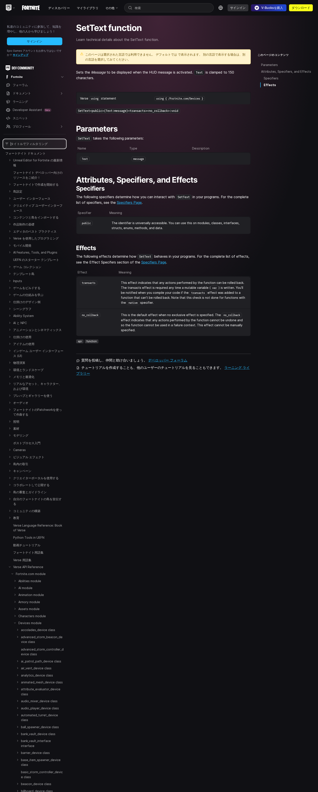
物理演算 (19, 363)
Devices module (30, 623)
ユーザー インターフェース (31, 198)
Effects (270, 85)
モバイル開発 (22, 245)
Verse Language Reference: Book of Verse (37, 528)
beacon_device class (36, 784)
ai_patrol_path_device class (41, 661)
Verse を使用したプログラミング (36, 238)
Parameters (269, 65)
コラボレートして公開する (31, 485)
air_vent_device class (36, 668)
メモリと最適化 (23, 377)
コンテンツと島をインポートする (36, 217)
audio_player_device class (40, 708)
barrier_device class (35, 753)
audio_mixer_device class (39, 701)
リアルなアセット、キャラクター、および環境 (37, 386)
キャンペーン (22, 471)
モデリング (20, 435)
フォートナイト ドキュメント (25, 153)
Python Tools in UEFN (28, 537)
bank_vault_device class (38, 734)
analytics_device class (37, 675)
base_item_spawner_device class (41, 762)
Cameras (19, 450)
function (92, 341)
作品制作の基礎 (23, 224)
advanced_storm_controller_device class (42, 651)
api (80, 341)
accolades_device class (38, 630)
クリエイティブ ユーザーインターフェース (38, 208)
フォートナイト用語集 (28, 552)
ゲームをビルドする (26, 288)
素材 (16, 428)
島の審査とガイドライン (30, 492)
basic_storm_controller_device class (42, 774)
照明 (16, 421)
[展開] (9, 160)
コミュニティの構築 (26, 511)
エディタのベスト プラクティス (34, 231)
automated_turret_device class (39, 717)
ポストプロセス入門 (26, 443)
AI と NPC (20, 323)
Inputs (17, 281)
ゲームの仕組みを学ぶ (28, 295)
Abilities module (29, 581)
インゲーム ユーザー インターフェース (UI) (38, 353)
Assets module (29, 609)
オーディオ (20, 403)
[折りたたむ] (9, 567)
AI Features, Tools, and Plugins (35, 252)
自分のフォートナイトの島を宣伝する (37, 501)
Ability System (23, 316)
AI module (25, 588)
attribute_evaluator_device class (40, 691)
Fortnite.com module (31, 574)
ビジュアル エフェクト (28, 457)
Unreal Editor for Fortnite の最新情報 (38, 162)
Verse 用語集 (22, 560)
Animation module (31, 595)
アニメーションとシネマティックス (37, 330)
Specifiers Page (129, 202)
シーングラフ (22, 309)
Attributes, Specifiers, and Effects (286, 71)
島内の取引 (20, 464)
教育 (16, 518)
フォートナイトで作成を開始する (36, 184)
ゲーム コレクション (27, 267)
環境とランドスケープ (28, 370)
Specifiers (271, 78)
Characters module (32, 616)
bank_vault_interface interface (36, 743)
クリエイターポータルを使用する (36, 478)
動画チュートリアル (26, 545)
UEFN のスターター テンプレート (36, 260)
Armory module (29, 602)
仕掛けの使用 (22, 337)
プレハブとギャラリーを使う (33, 395)
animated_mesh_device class (42, 682)
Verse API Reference (28, 567)
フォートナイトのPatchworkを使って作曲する (37, 412)
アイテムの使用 (23, 344)
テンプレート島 (23, 274)
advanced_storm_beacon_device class (42, 639)
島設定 (17, 191)
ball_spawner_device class (40, 727)
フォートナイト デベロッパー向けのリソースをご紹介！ (38, 175)
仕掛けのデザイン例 (26, 302)
